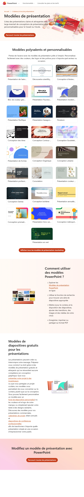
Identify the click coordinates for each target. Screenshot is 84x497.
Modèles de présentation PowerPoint (59, 286)
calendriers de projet (16, 415)
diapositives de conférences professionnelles (19, 422)
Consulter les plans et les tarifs (48, 3)
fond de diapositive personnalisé (21, 399)
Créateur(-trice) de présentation (23, 11)
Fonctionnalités (28, 3)
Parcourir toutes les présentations (20, 35)
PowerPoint (12, 3)
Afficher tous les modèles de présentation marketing (42, 250)
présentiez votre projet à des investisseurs (19, 379)
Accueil (6, 11)
